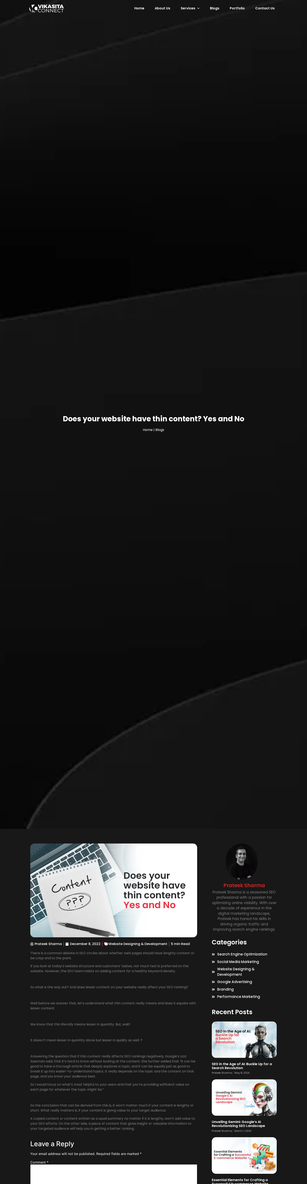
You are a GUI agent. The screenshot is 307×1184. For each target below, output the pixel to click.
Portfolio (237, 8)
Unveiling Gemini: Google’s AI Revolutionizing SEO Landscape (238, 1123)
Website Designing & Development (138, 943)
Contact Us (265, 8)
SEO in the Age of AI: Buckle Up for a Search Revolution (242, 1066)
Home (139, 8)
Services (188, 8)
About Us (162, 8)
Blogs (214, 8)
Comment (39, 1162)
